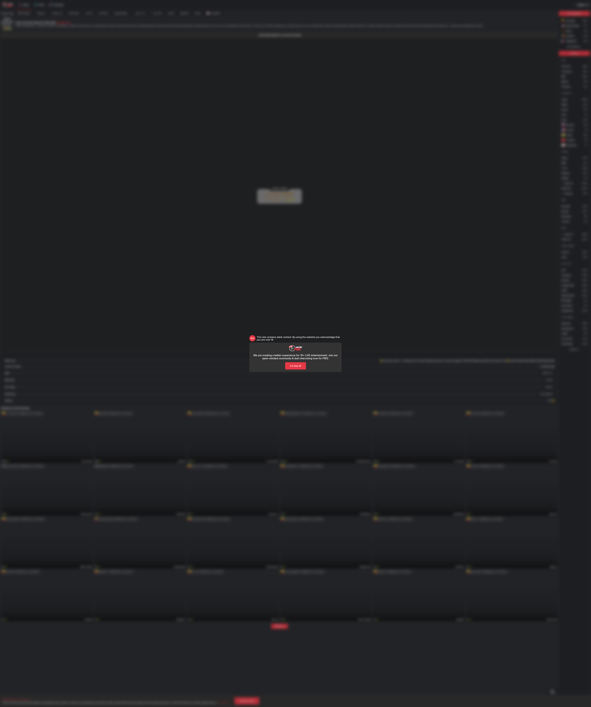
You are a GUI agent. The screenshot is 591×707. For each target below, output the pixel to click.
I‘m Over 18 (295, 366)
